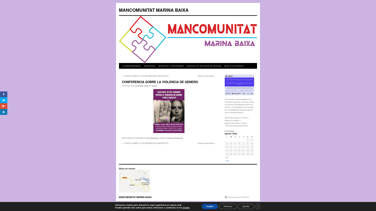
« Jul (227, 160)
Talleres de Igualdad (206, 76)
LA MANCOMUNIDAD (131, 65)
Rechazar (228, 206)
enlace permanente (175, 138)
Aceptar (210, 206)
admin (154, 85)
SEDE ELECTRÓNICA (234, 65)
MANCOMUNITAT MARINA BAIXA (154, 10)
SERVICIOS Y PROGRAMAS (171, 65)
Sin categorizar (152, 138)
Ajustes (245, 206)
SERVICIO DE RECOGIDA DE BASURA (204, 65)
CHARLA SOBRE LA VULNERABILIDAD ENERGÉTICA (145, 76)
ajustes (186, 207)
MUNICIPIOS (149, 65)
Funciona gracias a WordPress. (239, 197)
